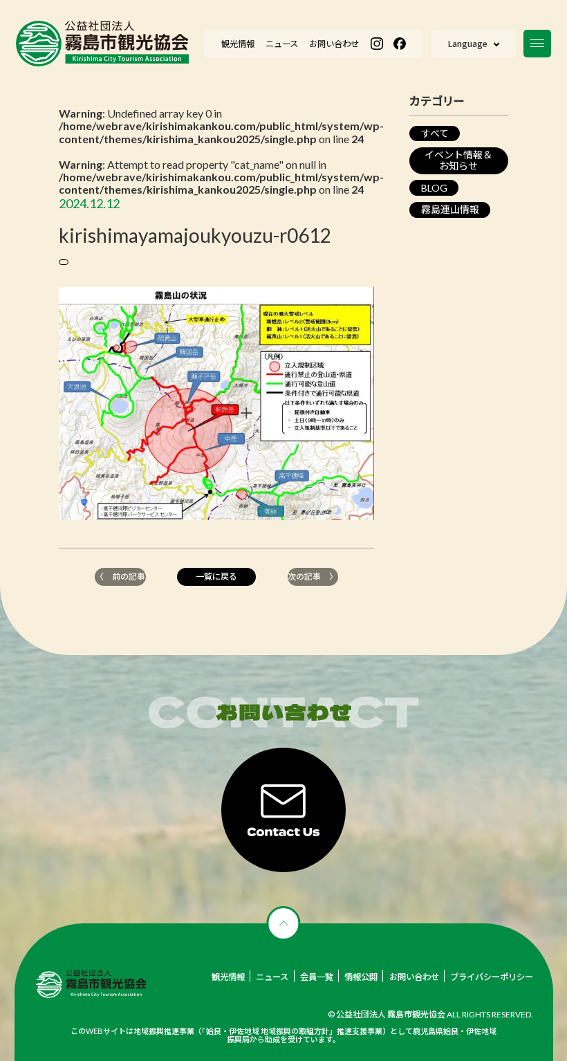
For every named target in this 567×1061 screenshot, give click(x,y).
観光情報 (228, 977)
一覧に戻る (216, 576)
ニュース (272, 977)
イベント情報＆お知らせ (458, 160)
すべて (435, 133)
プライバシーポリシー (491, 977)
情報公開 (361, 977)
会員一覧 (316, 977)
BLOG (434, 188)
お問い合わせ (414, 977)
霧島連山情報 (450, 209)
